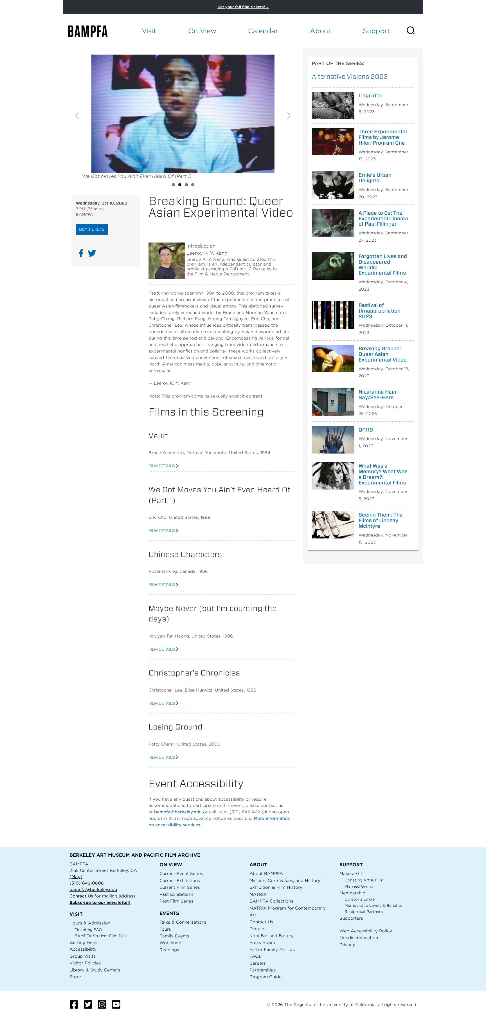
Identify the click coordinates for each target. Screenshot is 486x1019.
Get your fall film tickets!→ (243, 7)
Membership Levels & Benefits (373, 905)
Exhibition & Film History (275, 887)
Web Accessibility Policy (365, 930)
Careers (257, 963)
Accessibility (82, 949)
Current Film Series (179, 887)
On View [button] (202, 31)
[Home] (93, 31)
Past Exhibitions (176, 894)
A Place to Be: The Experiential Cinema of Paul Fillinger (383, 218)
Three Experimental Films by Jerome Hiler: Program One (383, 137)
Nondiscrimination (358, 937)
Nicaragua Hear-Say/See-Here (379, 394)
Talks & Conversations (182, 922)
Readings (169, 949)
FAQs (255, 956)
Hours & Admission (89, 923)
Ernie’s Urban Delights (375, 177)
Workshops (171, 942)
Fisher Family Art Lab (272, 949)
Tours (165, 929)
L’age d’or (370, 95)
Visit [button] (149, 31)
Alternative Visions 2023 (350, 76)
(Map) (75, 876)
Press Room (262, 942)
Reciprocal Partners (364, 912)
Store (75, 976)
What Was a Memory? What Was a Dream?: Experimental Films (383, 474)
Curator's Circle (360, 899)
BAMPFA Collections (271, 901)
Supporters (351, 918)
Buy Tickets (92, 229)
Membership (352, 892)
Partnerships (262, 970)
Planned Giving (359, 886)
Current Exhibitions (179, 880)
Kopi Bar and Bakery (271, 935)
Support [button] (376, 31)
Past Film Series (176, 901)
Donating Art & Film (364, 880)
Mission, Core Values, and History (284, 880)
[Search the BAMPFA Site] (414, 31)
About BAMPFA (266, 873)
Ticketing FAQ (88, 930)
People (256, 928)
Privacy (347, 944)
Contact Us (81, 896)
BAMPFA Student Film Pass (101, 936)
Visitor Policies (85, 962)
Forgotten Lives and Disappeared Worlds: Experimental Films (383, 264)
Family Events (174, 935)
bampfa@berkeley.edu (178, 811)
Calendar (263, 31)
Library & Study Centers (94, 970)
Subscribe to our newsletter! (99, 902)
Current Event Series (181, 873)
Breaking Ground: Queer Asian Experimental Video (383, 354)
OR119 (366, 430)
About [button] (320, 31)
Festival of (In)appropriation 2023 (379, 310)
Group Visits (82, 956)
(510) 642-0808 (86, 883)
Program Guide (265, 976)
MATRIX (257, 894)
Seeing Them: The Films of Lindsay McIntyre (381, 520)
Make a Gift (351, 873)
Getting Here (83, 942)
